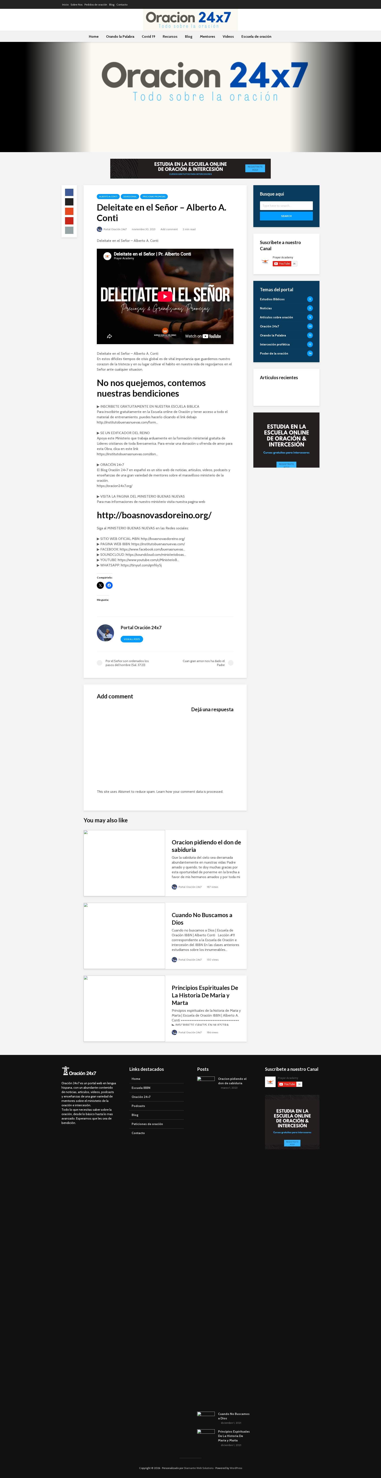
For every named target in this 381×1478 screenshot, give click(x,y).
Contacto (121, 4)
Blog (111, 4)
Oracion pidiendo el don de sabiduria (206, 846)
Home (94, 36)
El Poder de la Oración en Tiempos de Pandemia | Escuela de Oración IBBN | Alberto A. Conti (297, 413)
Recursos (170, 36)
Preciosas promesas (154, 196)
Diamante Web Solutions (198, 1468)
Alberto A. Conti (108, 196)
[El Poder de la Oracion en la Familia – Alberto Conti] (266, 391)
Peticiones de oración (147, 1124)
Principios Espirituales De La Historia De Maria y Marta (205, 995)
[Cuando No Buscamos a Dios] (124, 935)
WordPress (236, 1468)
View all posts (132, 639)
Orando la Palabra (120, 36)
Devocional (130, 196)
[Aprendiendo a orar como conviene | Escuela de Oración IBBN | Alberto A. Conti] (266, 435)
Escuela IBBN (141, 1088)
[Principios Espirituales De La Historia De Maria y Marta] (124, 1008)
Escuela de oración (256, 36)
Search (286, 216)
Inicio (65, 4)
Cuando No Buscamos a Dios (202, 918)
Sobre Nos (76, 4)
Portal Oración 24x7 (115, 229)
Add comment (169, 229)
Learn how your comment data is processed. (189, 791)
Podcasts (138, 1106)
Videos (228, 36)
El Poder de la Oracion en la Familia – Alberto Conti (297, 391)
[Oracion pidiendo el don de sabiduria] (124, 863)
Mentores (207, 36)
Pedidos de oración (95, 4)
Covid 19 (148, 36)
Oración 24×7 (141, 1097)
